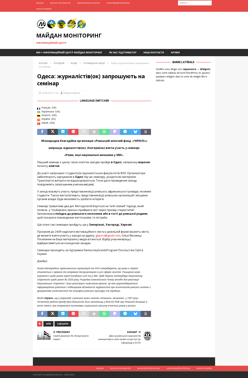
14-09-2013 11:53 (50, 92)
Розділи (59, 63)
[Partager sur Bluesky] (135, 132)
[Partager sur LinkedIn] (63, 132)
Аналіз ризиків (43, 9)
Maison (40, 3)
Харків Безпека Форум (88, 3)
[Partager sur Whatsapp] (104, 132)
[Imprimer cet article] (94, 132)
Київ (48, 323)
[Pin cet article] (73, 132)
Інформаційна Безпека (118, 3)
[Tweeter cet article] (52, 132)
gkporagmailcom (107, 235)
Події (74, 63)
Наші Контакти (153, 52)
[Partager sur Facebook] (42, 132)
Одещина (62, 323)
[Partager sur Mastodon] (115, 132)
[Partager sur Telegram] (125, 132)
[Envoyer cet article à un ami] (83, 132)
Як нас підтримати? (122, 52)
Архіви (175, 52)
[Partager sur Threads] (146, 132)
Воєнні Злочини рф (60, 3)
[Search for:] (195, 2)
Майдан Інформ (71, 92)
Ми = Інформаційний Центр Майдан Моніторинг (69, 52)
